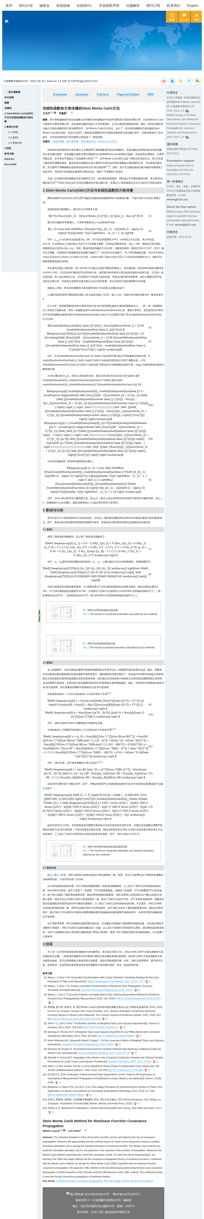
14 (44, 788)
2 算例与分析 (11, 126)
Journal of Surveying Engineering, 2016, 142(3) (87, 1044)
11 (97, 251)
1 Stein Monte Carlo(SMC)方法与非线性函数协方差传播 (18, 117)
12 (63, 268)
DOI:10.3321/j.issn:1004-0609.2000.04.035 (75, 1019)
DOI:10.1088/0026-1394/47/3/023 (66, 1095)
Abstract (9, 159)
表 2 (135, 595)
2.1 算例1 (13, 132)
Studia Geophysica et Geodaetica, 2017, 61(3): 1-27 (115, 981)
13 (109, 693)
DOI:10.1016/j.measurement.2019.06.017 (138, 998)
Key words (10, 164)
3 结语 (7, 148)
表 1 (153, 591)
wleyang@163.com (177, 199)
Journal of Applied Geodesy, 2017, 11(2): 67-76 (103, 1053)
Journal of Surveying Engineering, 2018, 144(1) (106, 990)
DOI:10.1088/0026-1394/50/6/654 (116, 1036)
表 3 (57, 834)
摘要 (6, 102)
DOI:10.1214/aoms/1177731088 (125, 1070)
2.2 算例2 (13, 137)
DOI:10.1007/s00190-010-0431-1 (100, 1027)
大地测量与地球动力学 (15, 81)
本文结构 (9, 97)
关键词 (8, 108)
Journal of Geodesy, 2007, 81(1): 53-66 (129, 1061)
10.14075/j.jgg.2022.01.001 (83, 81)
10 (56, 181)
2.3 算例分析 (15, 143)
